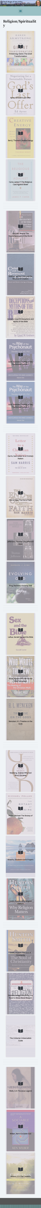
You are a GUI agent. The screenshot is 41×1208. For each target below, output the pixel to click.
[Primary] (20, 11)
